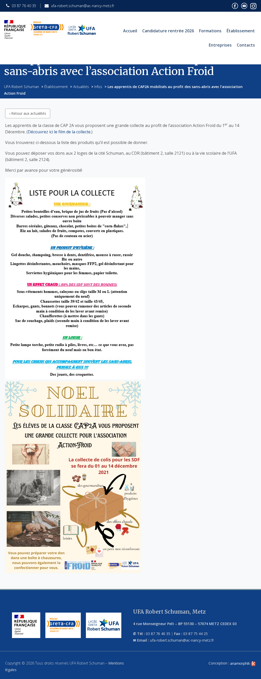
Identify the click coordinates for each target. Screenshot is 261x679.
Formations (210, 31)
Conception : (219, 663)
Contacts (246, 45)
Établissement (241, 31)
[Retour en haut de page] (252, 674)
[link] (243, 664)
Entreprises (220, 45)
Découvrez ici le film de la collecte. (59, 132)
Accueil (130, 31)
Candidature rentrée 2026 (168, 31)
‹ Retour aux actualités (27, 113)
